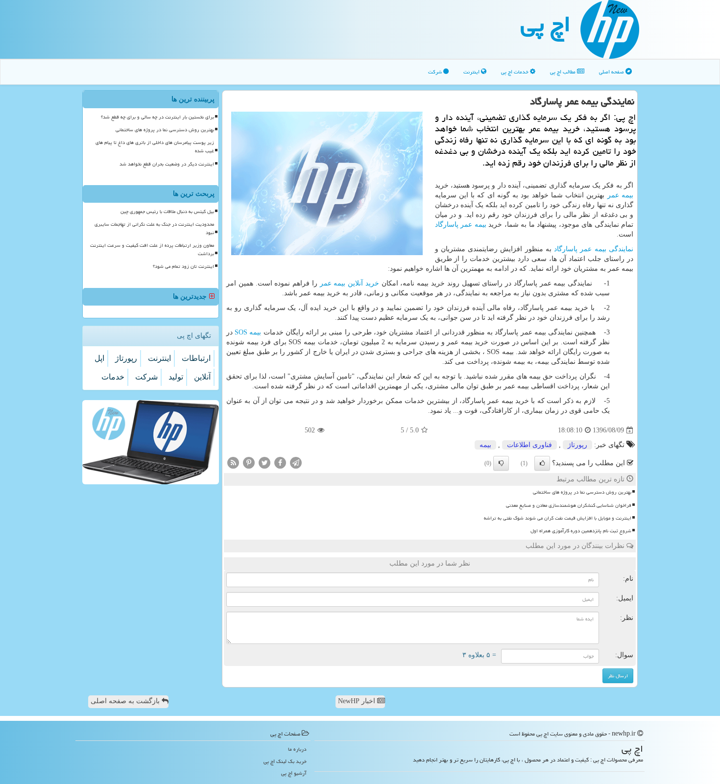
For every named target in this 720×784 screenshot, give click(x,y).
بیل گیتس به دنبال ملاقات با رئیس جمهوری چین (167, 211)
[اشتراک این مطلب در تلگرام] (296, 462)
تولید (175, 377)
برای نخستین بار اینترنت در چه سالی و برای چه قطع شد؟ (157, 117)
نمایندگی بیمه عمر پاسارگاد (593, 249)
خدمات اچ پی (515, 72)
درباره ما (297, 749)
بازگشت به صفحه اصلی (126, 701)
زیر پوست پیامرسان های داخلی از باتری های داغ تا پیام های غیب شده (155, 147)
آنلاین (202, 377)
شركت (146, 377)
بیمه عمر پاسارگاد (460, 224)
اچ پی (546, 24)
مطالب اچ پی (563, 72)
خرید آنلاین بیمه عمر (349, 283)
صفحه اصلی (612, 72)
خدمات (112, 377)
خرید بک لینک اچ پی (285, 761)
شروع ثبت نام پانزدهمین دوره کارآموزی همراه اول (580, 531)
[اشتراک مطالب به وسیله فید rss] (233, 462)
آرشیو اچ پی (294, 773)
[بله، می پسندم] (542, 463)
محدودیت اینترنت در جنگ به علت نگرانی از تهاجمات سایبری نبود (154, 228)
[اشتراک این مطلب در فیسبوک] (280, 462)
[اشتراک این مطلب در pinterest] (249, 462)
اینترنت (472, 72)
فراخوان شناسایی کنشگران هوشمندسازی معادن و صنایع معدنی (568, 505)
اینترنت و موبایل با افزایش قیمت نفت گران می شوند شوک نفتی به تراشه (557, 518)
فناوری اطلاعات (529, 445)
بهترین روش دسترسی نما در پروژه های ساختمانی (582, 492)
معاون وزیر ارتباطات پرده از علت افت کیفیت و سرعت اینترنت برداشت (152, 249)
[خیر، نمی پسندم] (501, 463)
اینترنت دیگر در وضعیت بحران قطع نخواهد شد (167, 164)
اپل (99, 358)
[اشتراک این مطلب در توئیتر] (264, 462)
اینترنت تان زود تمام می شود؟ (183, 266)
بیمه (248, 332)
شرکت (435, 72)
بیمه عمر (620, 195)
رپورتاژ (577, 445)
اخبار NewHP (357, 701)
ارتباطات (196, 358)
